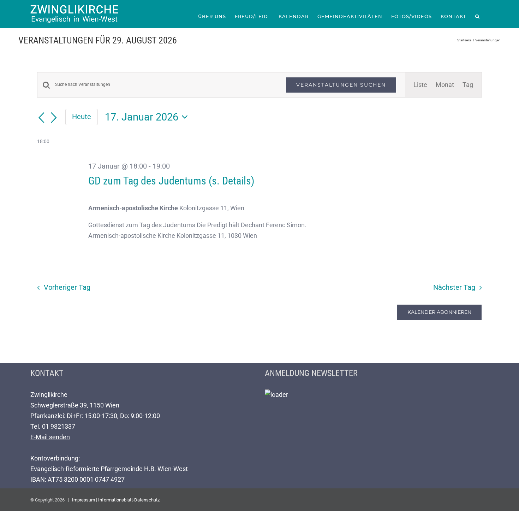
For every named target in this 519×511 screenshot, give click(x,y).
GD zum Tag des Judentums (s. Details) (171, 181)
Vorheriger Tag (67, 287)
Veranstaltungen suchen (341, 85)
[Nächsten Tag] (54, 117)
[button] (477, 16)
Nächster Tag (454, 287)
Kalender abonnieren (439, 312)
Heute (81, 116)
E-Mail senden (50, 437)
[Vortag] (41, 117)
